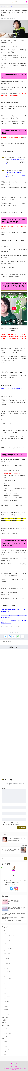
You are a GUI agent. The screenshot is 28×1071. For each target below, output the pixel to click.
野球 (5, 1004)
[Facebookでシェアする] (9, 636)
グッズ (5, 1031)
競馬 (5, 999)
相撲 (5, 993)
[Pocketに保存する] (22, 636)
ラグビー (6, 981)
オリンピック (7, 938)
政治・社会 (5, 1017)
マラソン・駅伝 (7, 978)
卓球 (5, 986)
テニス (5, 961)
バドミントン (7, 966)
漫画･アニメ (5, 1022)
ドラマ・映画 (5, 1014)
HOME (15, 1063)
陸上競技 (6, 1009)
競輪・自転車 (7, 996)
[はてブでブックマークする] (14, 636)
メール (4, 811)
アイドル (6, 1044)
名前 (3, 805)
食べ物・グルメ (7, 1036)
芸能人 (9, 641)
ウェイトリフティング (9, 935)
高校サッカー (7, 953)
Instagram (16, 890)
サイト (3, 817)
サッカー (6, 945)
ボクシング (6, 976)
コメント (4, 788)
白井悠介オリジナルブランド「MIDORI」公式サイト (14, 388)
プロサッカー (7, 951)
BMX (5, 933)
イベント (6, 1028)
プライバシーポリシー (14, 1066)
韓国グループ (7, 1054)
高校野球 (6, 1006)
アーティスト (7, 1046)
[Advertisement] (14, 712)
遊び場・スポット (8, 1033)
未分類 (4, 1020)
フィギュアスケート (8, 971)
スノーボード (7, 958)
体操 (5, 983)
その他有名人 (7, 1041)
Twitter (11, 890)
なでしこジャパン (8, 948)
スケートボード (7, 956)
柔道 (5, 988)
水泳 (5, 991)
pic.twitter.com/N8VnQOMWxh (16, 159)
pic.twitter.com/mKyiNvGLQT (14, 172)
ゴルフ (5, 943)
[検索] (25, 858)
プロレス (6, 973)
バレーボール (7, 968)
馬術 (5, 1011)
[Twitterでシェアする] (5, 636)
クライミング (7, 940)
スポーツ (4, 930)
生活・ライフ (5, 1025)
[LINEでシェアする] (18, 636)
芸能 (3, 1038)
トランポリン (7, 963)
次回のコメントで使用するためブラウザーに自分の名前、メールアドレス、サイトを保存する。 (14, 823)
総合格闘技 (6, 1001)
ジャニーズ (6, 1049)
